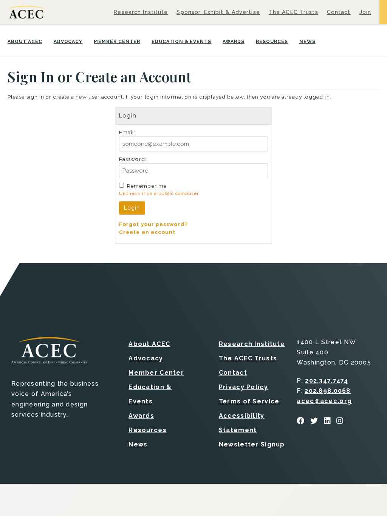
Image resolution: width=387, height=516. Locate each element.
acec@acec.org (324, 401)
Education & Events (181, 41)
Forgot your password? (153, 224)
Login (132, 208)
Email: (127, 132)
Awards (234, 41)
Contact (339, 12)
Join (365, 12)
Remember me (147, 186)
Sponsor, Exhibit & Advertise (218, 12)
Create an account (147, 232)
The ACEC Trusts (293, 12)
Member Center (117, 41)
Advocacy (68, 41)
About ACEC (25, 41)
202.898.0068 (327, 390)
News (307, 41)
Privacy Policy (243, 387)
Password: (133, 159)
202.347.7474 (326, 380)
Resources (272, 41)
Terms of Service (249, 401)
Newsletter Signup (252, 444)
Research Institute (141, 12)
